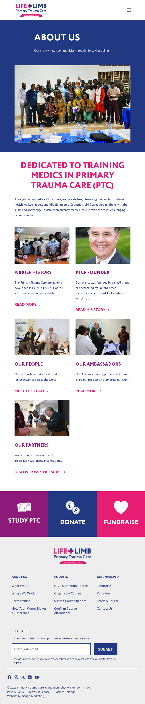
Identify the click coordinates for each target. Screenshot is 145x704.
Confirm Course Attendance (65, 610)
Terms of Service (39, 692)
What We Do (20, 586)
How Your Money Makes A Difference (29, 610)
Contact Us (105, 608)
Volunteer (104, 593)
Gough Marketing (33, 696)
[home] (35, 10)
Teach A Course (108, 601)
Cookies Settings (65, 692)
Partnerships (21, 601)
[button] (128, 10)
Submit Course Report (70, 601)
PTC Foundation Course (71, 586)
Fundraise (104, 586)
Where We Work (23, 593)
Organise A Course (67, 593)
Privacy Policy (15, 692)
